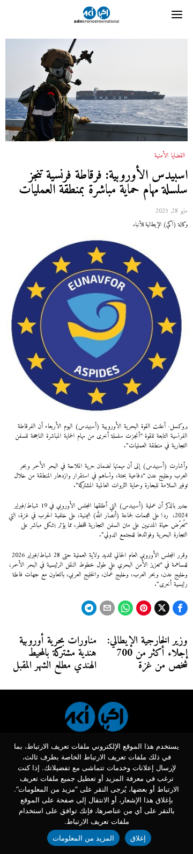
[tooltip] (180, 608)
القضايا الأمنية (169, 156)
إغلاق (138, 838)
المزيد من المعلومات (84, 838)
